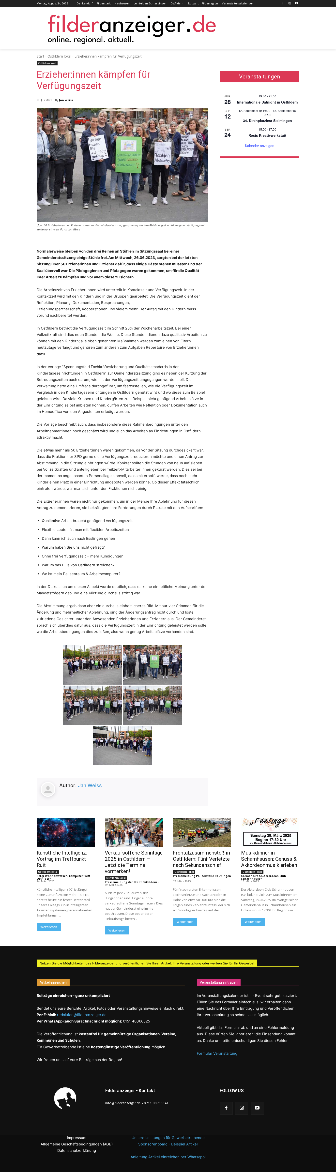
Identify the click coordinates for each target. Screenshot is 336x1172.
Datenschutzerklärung (76, 1150)
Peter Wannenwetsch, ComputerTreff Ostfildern (63, 877)
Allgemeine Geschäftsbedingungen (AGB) (77, 1144)
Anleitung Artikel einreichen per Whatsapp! (168, 1157)
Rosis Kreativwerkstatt (267, 135)
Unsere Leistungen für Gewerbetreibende (168, 1137)
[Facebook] (283, 3)
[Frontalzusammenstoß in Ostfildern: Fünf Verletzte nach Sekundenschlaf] (202, 832)
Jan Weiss (66, 100)
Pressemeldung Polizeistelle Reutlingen (202, 876)
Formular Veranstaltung (217, 1053)
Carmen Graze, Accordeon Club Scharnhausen (263, 877)
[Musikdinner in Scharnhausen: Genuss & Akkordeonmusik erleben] (270, 832)
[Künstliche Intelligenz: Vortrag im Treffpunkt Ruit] (66, 832)
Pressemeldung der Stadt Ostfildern (131, 882)
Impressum (76, 1137)
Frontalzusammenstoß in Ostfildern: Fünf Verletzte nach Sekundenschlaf (201, 859)
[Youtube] (296, 3)
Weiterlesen (48, 927)
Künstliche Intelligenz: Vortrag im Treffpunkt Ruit (62, 859)
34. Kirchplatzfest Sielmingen (267, 120)
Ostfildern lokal (59, 56)
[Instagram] (289, 3)
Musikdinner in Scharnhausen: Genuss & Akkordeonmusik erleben (269, 859)
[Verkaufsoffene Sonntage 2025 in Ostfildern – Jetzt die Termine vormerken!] (134, 832)
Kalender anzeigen (259, 145)
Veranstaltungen (259, 76)
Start (40, 56)
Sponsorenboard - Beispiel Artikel (168, 1144)
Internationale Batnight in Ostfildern (267, 102)
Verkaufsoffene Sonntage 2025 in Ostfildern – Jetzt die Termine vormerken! (134, 862)
